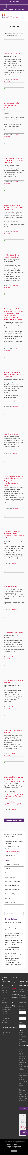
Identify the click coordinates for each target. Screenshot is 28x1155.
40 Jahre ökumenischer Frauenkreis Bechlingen (12, 948)
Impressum (10, 1144)
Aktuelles (15, 79)
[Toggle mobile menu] (26, 16)
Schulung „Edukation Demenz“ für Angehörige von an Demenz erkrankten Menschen (14, 779)
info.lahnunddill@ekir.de (14, 3)
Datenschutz (17, 1144)
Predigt (7, 898)
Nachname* (22, 1016)
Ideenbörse (8, 873)
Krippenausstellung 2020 (12, 881)
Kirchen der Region (11, 877)
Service (14, 982)
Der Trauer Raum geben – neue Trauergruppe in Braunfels (12, 105)
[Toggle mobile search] (23, 16)
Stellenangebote (10, 902)
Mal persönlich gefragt (12, 894)
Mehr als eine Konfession (12, 434)
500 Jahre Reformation (12, 864)
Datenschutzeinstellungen (14, 1146)
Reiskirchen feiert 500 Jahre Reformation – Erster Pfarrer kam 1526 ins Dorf (13, 207)
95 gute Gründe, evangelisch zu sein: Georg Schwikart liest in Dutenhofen (13, 160)
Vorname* (22, 1010)
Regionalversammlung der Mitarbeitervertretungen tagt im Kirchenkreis (14, 374)
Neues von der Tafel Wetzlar (13, 53)
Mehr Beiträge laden (14, 820)
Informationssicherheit (14, 1148)
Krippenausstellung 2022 (12, 889)
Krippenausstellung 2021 (12, 885)
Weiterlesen (7, 81)
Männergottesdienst (10, 586)
